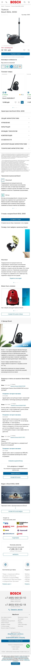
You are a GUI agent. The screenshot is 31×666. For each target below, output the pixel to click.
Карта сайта (15, 649)
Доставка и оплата (6, 617)
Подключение (4, 619)
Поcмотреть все (15, 477)
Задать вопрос (15, 473)
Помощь (20, 622)
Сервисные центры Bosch (8, 620)
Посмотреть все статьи (15, 314)
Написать (15, 554)
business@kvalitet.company (15, 637)
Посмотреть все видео (16, 511)
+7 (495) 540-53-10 (15, 598)
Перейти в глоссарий (15, 278)
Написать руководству (15, 641)
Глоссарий (20, 619)
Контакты (20, 626)
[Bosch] (15, 2)
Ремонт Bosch (5, 622)
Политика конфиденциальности (15, 644)
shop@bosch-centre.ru (15, 634)
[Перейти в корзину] (29, 2)
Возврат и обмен (5, 624)
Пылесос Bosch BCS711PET (18, 437)
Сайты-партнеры (22, 624)
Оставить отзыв (15, 219)
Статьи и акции (5, 626)
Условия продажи (15, 646)
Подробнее (15, 538)
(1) (23, 94)
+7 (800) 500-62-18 (15, 605)
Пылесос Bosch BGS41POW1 (18, 386)
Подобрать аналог (15, 54)
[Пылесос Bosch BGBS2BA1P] (13, 82)
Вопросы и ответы (23, 617)
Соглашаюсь (15, 663)
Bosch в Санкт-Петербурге (8, 628)
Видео (19, 620)
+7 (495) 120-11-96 (15, 549)
